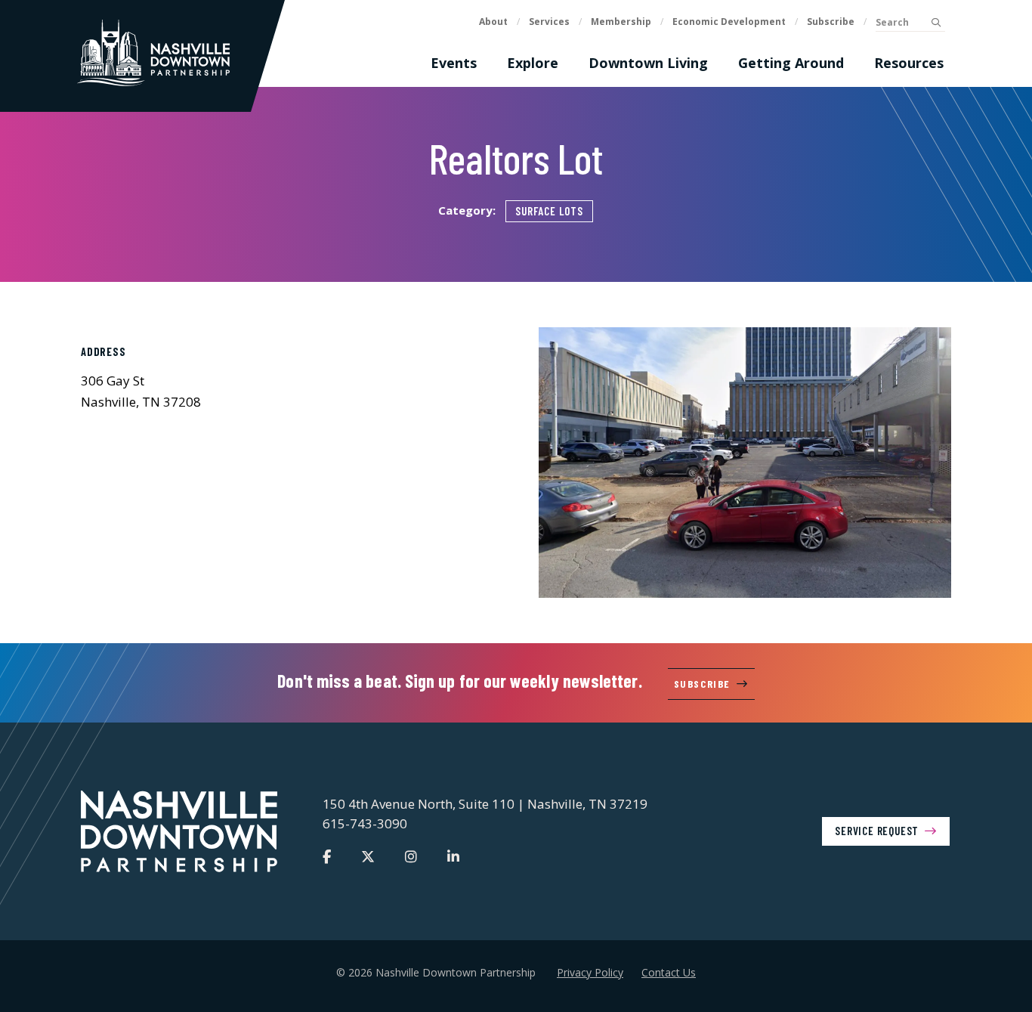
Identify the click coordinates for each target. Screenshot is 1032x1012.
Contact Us (668, 972)
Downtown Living (648, 63)
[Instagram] (411, 856)
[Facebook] (327, 856)
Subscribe (830, 21)
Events (454, 63)
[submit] (936, 22)
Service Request (877, 830)
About (493, 21)
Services (549, 21)
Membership (621, 21)
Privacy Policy (590, 972)
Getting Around (791, 63)
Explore (532, 63)
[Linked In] (453, 856)
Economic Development (729, 21)
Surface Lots (549, 211)
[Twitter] (368, 856)
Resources (909, 63)
